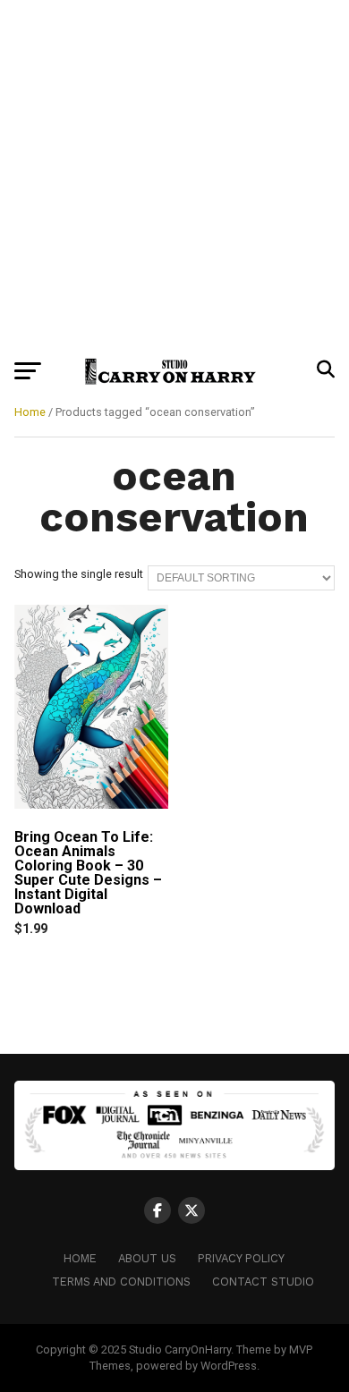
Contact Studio (263, 1281)
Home (30, 412)
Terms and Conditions (121, 1281)
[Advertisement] (174, 174)
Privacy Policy (241, 1258)
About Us (147, 1258)
